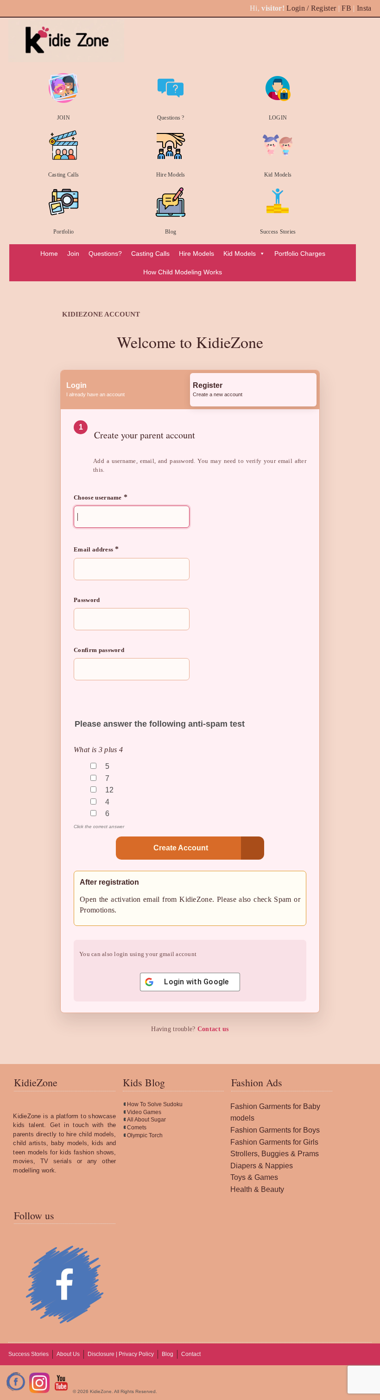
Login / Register (311, 8)
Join (73, 253)
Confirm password (99, 649)
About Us (68, 1354)
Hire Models (170, 174)
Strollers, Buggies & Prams (274, 1154)
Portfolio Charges (299, 253)
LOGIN (278, 117)
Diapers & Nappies (261, 1166)
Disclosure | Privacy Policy (121, 1354)
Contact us (213, 1029)
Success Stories (278, 231)
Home (49, 253)
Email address (96, 549)
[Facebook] (16, 1391)
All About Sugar (146, 1119)
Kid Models (277, 174)
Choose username (100, 497)
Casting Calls (63, 174)
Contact (191, 1354)
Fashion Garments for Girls (274, 1142)
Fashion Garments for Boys (275, 1130)
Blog (170, 231)
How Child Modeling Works (182, 272)
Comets (136, 1127)
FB (346, 8)
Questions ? (170, 117)
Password (87, 599)
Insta (364, 8)
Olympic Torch (145, 1135)
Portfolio (63, 231)
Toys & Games (254, 1177)
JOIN (63, 117)
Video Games (144, 1112)
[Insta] (39, 1391)
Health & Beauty (257, 1189)
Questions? (105, 253)
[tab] (126, 389)
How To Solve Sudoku (155, 1104)
